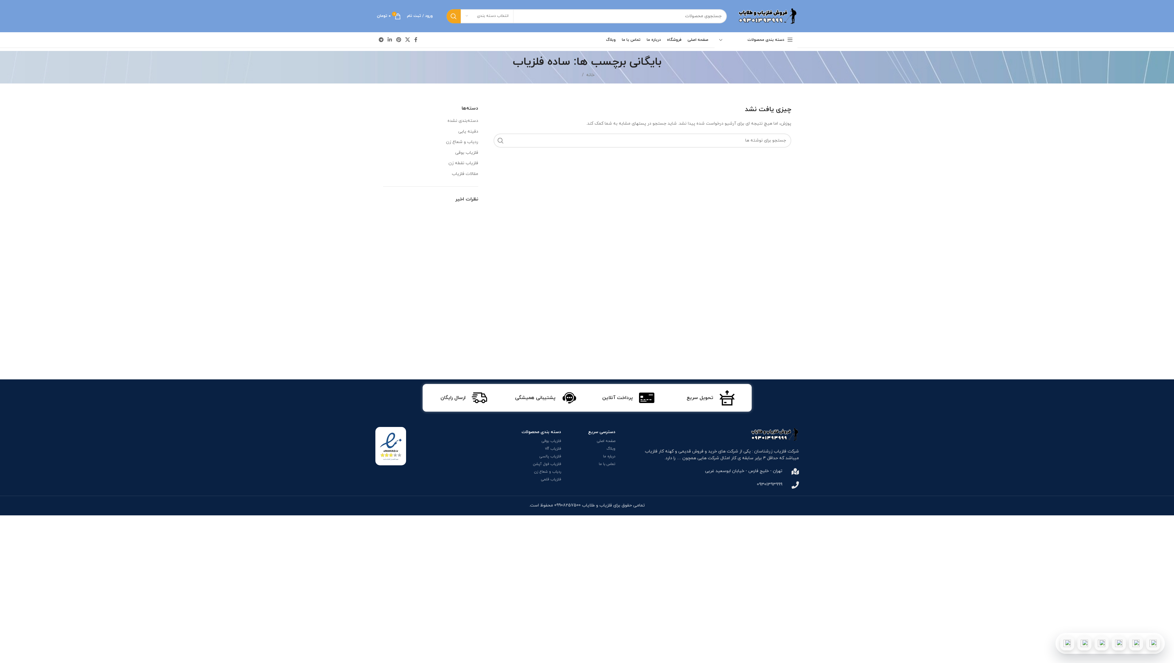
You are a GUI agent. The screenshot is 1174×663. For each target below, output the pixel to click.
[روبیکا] (1067, 643)
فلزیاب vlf (553, 448)
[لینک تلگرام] (381, 40)
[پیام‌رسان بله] (1102, 643)
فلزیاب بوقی (466, 153)
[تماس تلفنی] (1153, 643)
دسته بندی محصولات (541, 432)
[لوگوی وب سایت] (766, 16)
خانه (590, 75)
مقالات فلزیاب (465, 174)
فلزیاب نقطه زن (463, 163)
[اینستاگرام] (1119, 643)
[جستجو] (454, 16)
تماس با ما (607, 464)
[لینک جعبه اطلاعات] (711, 397)
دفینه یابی (468, 131)
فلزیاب (651, 451)
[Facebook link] (416, 40)
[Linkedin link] (390, 40)
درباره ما (609, 456)
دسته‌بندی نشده (463, 121)
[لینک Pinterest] (398, 40)
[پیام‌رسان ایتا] (1084, 643)
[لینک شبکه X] (407, 40)
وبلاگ (610, 448)
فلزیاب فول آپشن (547, 464)
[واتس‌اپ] (1136, 643)
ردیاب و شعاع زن (462, 142)
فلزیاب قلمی (551, 479)
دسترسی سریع (601, 432)
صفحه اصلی (606, 441)
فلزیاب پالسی (550, 456)
